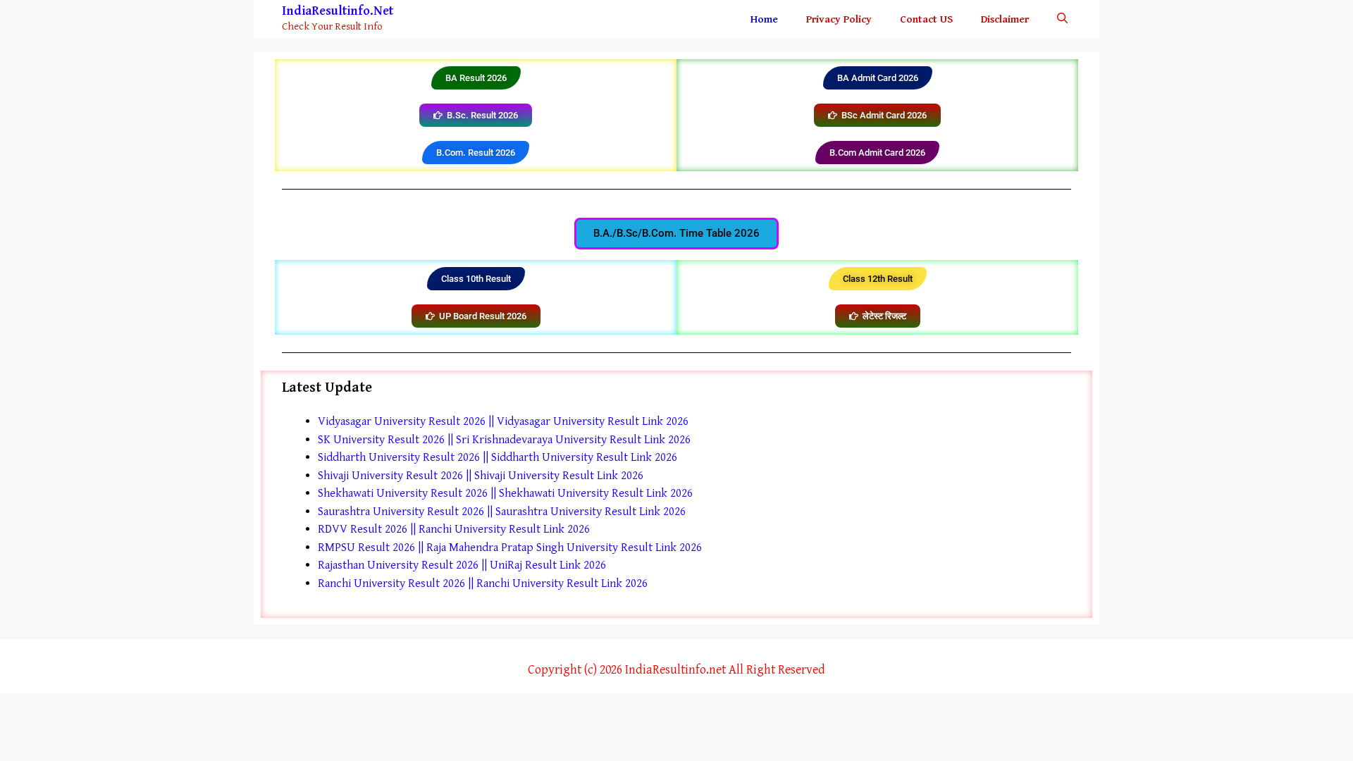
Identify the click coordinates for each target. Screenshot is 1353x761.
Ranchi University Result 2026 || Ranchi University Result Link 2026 (483, 583)
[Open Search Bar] (1062, 19)
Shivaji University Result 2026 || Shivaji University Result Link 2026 (480, 476)
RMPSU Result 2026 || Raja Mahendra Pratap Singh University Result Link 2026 (510, 547)
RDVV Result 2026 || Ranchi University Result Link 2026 (454, 529)
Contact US (926, 19)
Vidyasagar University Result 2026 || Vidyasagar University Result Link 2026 (503, 421)
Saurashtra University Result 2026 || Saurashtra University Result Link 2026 (502, 512)
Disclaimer (1005, 19)
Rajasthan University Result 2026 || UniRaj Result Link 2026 (462, 565)
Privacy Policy (839, 19)
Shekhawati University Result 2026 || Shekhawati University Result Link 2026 (505, 493)
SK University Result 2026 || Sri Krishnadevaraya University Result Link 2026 (504, 440)
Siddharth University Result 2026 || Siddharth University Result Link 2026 (497, 457)
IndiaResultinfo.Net (337, 11)
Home (764, 19)
